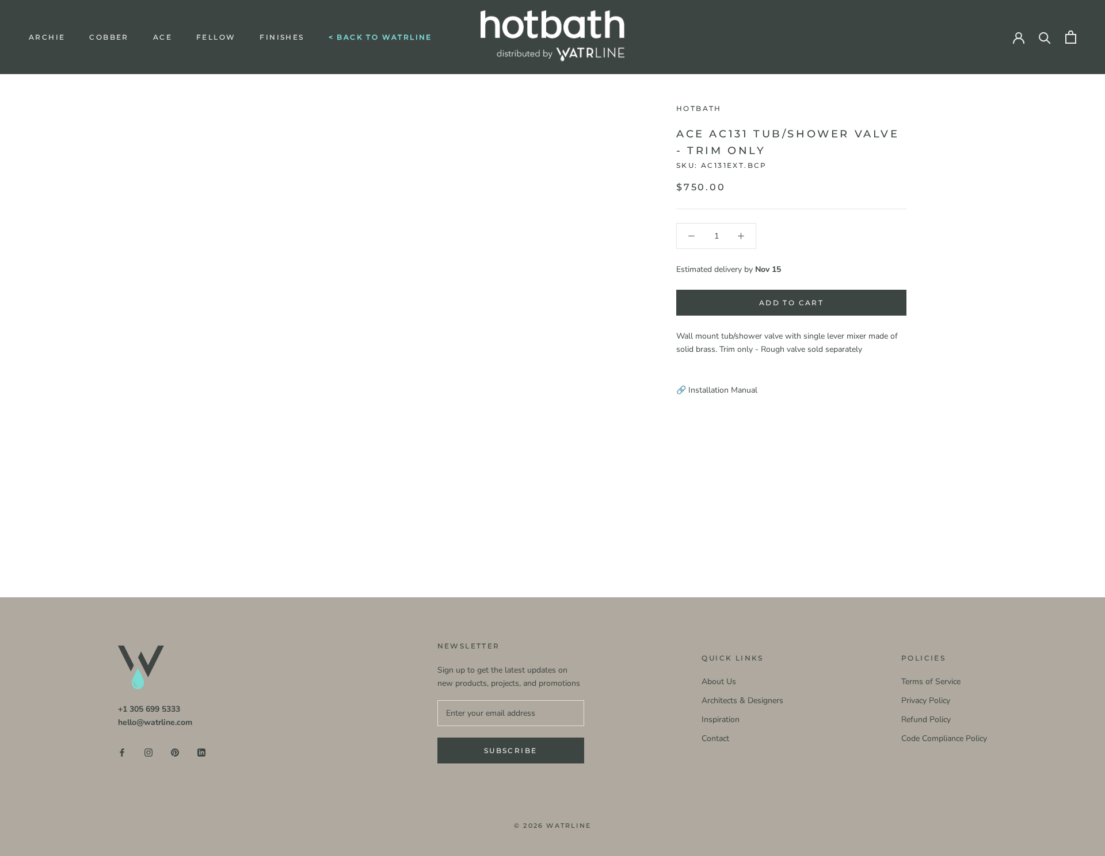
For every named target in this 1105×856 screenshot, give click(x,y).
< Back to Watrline (380, 37)
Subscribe (511, 750)
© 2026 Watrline (552, 826)
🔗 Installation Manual (716, 390)
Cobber (108, 37)
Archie (47, 37)
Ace (162, 37)
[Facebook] (122, 751)
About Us (719, 681)
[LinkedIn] (201, 751)
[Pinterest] (175, 751)
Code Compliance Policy (944, 738)
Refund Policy (926, 719)
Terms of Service (931, 681)
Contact (715, 738)
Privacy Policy (925, 700)
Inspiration (721, 719)
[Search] (1045, 37)
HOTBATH (699, 108)
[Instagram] (148, 751)
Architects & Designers (742, 700)
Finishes (282, 37)
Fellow (215, 37)
